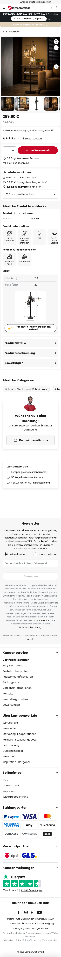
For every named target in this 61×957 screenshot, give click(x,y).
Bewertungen (14, 363)
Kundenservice (15, 652)
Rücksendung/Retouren (18, 677)
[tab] (30, 678)
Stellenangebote (26, 740)
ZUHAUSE (28, 18)
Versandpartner (16, 846)
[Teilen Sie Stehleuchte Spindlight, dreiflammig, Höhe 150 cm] (56, 47)
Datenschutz (11, 785)
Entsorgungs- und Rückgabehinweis (31, 928)
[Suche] (51, 8)
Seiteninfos (12, 772)
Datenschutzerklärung (30, 627)
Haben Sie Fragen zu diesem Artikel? (33, 328)
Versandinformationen (17, 688)
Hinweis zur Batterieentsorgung (38, 923)
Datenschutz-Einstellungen (20, 918)
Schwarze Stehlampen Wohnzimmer (26, 389)
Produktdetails (15, 343)
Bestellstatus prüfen (15, 671)
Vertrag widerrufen (16, 660)
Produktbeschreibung (20, 353)
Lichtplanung (11, 745)
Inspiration (9, 762)
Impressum (10, 791)
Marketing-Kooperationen (19, 734)
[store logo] (21, 8)
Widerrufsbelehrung (15, 797)
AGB (5, 780)
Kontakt (8, 693)
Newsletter (10, 728)
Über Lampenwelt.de (20, 715)
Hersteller (30, 639)
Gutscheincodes (13, 751)
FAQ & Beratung (13, 665)
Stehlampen (13, 31)
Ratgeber (24, 762)
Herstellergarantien (15, 699)
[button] (7, 104)
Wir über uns (11, 723)
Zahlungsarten (12, 682)
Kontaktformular (47, 620)
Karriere (8, 740)
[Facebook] (21, 912)
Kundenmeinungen (18, 868)
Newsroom (9, 756)
